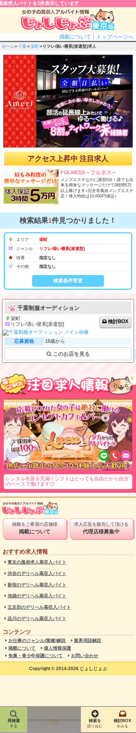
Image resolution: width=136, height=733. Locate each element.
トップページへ (114, 37)
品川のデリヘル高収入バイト (37, 618)
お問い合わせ (84, 655)
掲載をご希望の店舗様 (34, 528)
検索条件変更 (68, 280)
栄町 (35, 46)
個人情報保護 (57, 648)
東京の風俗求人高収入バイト (37, 562)
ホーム (8, 46)
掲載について (75, 37)
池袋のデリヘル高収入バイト (37, 596)
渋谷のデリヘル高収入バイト (37, 573)
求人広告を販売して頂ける (101, 528)
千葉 (22, 46)
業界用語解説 (87, 640)
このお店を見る (70, 354)
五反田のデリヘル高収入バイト (39, 607)
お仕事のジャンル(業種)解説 (37, 640)
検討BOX (118, 321)
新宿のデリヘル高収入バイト (37, 585)
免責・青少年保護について (35, 655)
